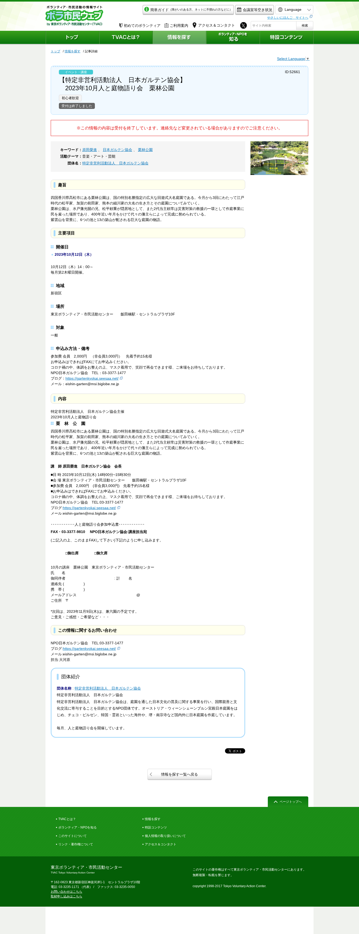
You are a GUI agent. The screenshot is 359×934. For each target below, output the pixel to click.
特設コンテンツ (156, 827)
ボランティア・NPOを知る (77, 827)
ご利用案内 (179, 25)
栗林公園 (145, 150)
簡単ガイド (191, 10)
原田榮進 (89, 150)
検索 (305, 25)
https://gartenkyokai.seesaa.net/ (92, 378)
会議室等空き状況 (257, 10)
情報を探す (72, 51)
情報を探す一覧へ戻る (179, 774)
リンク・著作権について (75, 844)
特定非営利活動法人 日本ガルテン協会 (115, 163)
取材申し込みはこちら (66, 896)
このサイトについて (72, 836)
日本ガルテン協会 (117, 150)
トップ (55, 51)
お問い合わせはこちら (66, 891)
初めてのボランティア (142, 25)
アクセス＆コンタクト (160, 844)
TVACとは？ (67, 819)
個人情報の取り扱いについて (165, 836)
